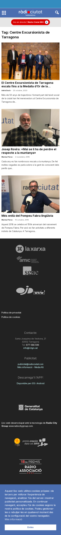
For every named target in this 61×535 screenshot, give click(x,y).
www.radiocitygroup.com (21, 426)
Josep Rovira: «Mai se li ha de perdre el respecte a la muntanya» (28, 151)
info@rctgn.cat (30, 348)
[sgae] (30, 270)
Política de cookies (10, 317)
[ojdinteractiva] (30, 291)
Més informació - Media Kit (30, 367)
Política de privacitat (11, 312)
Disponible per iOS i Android (30, 383)
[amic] (30, 259)
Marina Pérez (7, 157)
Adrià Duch (6, 90)
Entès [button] (30, 527)
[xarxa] (30, 249)
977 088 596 (32, 345)
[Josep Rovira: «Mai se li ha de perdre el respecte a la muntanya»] (30, 127)
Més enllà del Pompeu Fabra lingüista (27, 215)
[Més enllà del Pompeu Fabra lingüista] (30, 194)
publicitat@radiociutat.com (30, 364)
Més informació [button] (13, 519)
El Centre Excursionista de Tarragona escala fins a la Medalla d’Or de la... (27, 84)
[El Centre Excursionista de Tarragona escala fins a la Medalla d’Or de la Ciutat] (30, 61)
